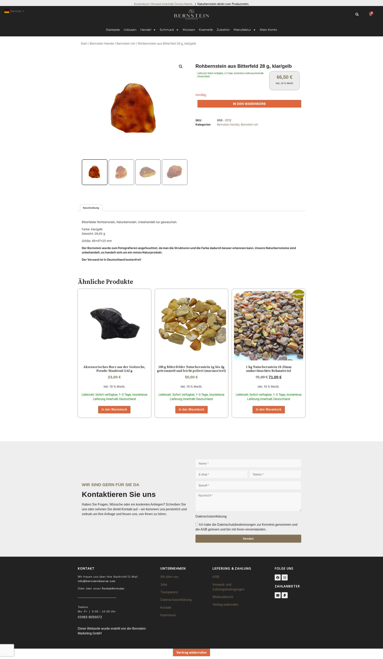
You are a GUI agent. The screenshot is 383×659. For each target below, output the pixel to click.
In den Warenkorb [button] (114, 409)
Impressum (168, 615)
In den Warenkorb (249, 104)
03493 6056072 (90, 617)
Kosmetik (206, 30)
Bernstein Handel (102, 43)
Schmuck (167, 30)
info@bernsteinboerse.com (96, 581)
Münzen (189, 30)
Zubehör (223, 30)
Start (84, 43)
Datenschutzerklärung (176, 599)
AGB (215, 576)
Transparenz (169, 592)
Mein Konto (268, 30)
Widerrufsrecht (222, 597)
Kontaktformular (113, 588)
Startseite (113, 30)
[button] (357, 14)
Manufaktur (242, 30)
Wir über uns (169, 576)
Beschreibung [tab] (91, 207)
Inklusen (130, 30)
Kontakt (165, 607)
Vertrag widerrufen (225, 604)
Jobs (163, 584)
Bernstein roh (125, 43)
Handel (145, 30)
